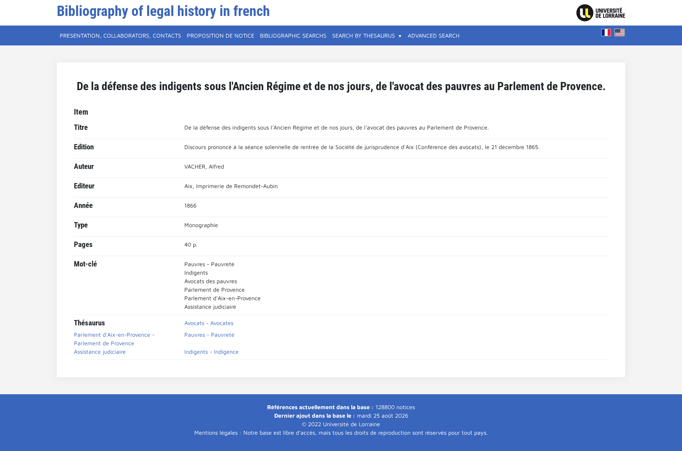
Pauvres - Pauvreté (209, 334)
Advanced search (434, 35)
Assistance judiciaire (100, 351)
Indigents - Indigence (211, 351)
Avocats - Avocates (208, 323)
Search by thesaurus (363, 35)
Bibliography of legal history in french (163, 11)
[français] (606, 32)
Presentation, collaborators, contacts (120, 35)
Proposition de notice (220, 35)
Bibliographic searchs (293, 35)
